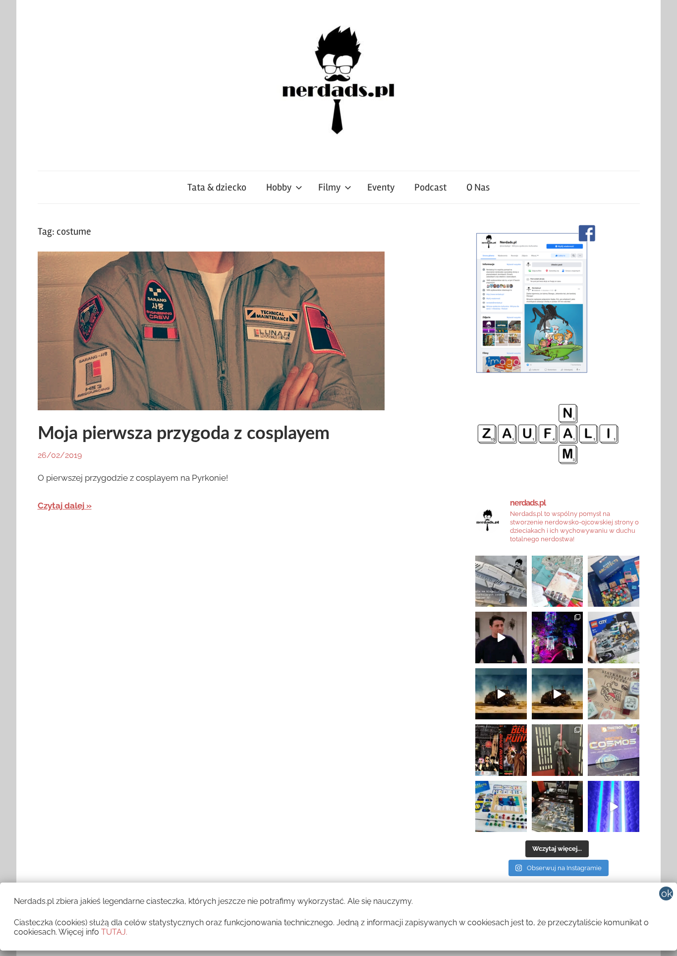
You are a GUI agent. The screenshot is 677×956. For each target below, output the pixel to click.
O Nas (478, 187)
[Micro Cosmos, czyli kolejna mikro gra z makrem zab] (613, 750)
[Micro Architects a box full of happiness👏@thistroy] (613, 581)
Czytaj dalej (61, 505)
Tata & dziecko (216, 187)
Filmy (329, 187)
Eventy (381, 187)
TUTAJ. (114, 932)
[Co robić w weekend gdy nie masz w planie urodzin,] (557, 581)
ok (667, 893)
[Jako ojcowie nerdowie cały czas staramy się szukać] (613, 694)
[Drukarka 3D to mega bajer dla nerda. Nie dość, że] (501, 581)
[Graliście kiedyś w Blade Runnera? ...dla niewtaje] (501, 750)
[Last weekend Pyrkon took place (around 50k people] (557, 750)
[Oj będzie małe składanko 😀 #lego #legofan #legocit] (613, 637)
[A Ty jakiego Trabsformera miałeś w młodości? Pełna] (557, 694)
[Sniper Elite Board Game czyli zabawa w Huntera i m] (557, 806)
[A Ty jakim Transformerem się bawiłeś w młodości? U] (501, 694)
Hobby (278, 187)
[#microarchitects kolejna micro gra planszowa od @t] (501, 806)
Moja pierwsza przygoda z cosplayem (184, 434)
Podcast (430, 187)
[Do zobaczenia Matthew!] (501, 637)
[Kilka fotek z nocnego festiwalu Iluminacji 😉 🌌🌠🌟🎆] (557, 637)
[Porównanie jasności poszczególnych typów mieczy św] (613, 806)
